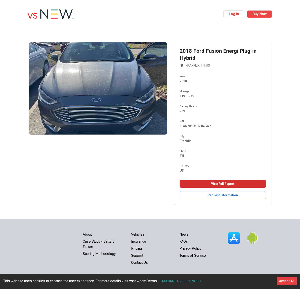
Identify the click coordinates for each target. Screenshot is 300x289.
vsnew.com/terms (143, 281)
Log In (234, 14)
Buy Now (260, 14)
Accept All (287, 281)
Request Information (223, 195)
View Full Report (222, 183)
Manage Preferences (181, 281)
